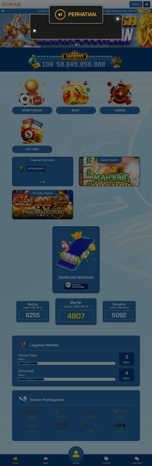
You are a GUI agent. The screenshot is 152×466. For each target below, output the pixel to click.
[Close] (117, 18)
